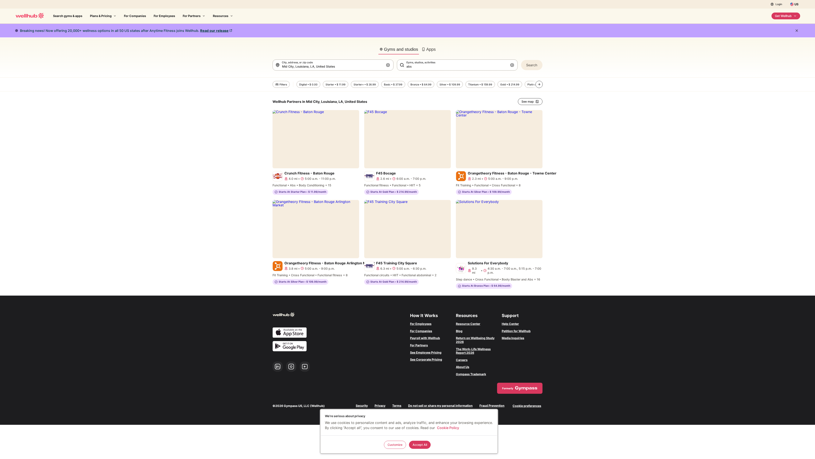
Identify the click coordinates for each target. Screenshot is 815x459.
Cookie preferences (527, 406)
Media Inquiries (513, 338)
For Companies (135, 16)
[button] (388, 65)
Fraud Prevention (491, 405)
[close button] (796, 30)
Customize (395, 444)
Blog (459, 331)
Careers (462, 360)
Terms (396, 405)
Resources (220, 16)
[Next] (539, 84)
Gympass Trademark (471, 374)
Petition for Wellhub (516, 331)
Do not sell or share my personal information (440, 405)
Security (362, 405)
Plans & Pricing (101, 16)
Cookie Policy (448, 428)
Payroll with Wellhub (425, 338)
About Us (462, 367)
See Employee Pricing (425, 352)
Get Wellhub (783, 16)
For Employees (164, 16)
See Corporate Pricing (426, 359)
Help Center (510, 324)
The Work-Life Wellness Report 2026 (473, 351)
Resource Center (468, 324)
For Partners (192, 16)
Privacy (380, 405)
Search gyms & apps (67, 16)
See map (527, 101)
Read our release (214, 30)
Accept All (420, 444)
